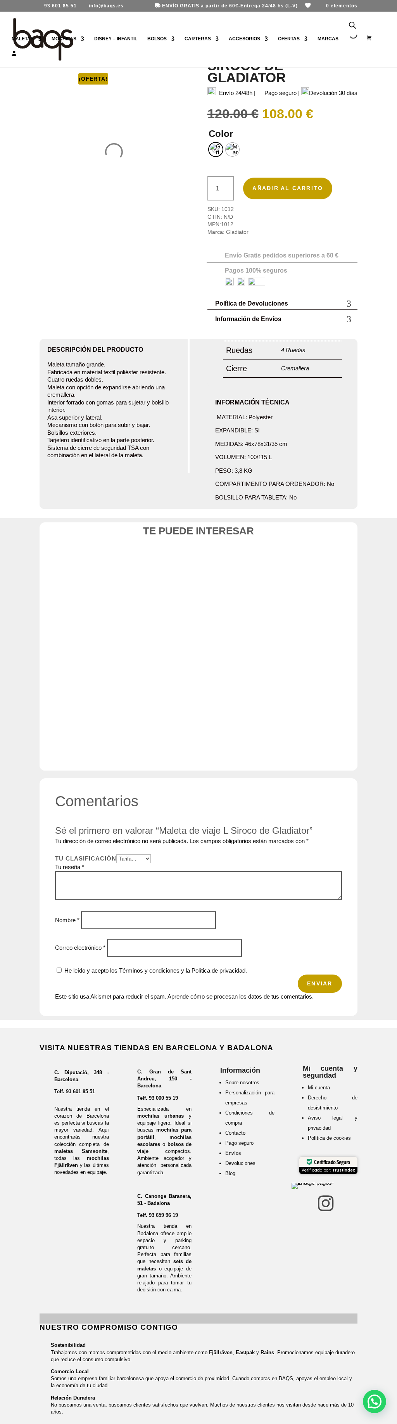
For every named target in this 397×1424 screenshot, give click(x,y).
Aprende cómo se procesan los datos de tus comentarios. (240, 996)
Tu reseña (69, 867)
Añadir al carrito (287, 188)
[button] (374, 1401)
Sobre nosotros (242, 1082)
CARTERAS (198, 38)
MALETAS (23, 38)
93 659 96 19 (163, 1215)
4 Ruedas (293, 350)
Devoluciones (240, 1163)
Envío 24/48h (235, 93)
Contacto (235, 1133)
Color (221, 133)
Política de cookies (329, 1138)
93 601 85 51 (80, 1091)
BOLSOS (157, 38)
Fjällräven (221, 1352)
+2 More (99, 719)
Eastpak (245, 1352)
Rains (267, 1352)
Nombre (67, 920)
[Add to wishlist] (106, 567)
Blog (230, 1173)
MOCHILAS (64, 38)
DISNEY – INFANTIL (115, 38)
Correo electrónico (80, 947)
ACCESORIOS (244, 38)
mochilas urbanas (160, 1116)
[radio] (216, 149)
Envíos (233, 1153)
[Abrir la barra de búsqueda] (352, 25)
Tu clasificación (85, 858)
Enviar (319, 983)
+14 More (248, 742)
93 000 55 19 (163, 1098)
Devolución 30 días (333, 93)
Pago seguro (239, 1143)
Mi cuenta (319, 1087)
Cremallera (295, 368)
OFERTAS (289, 38)
